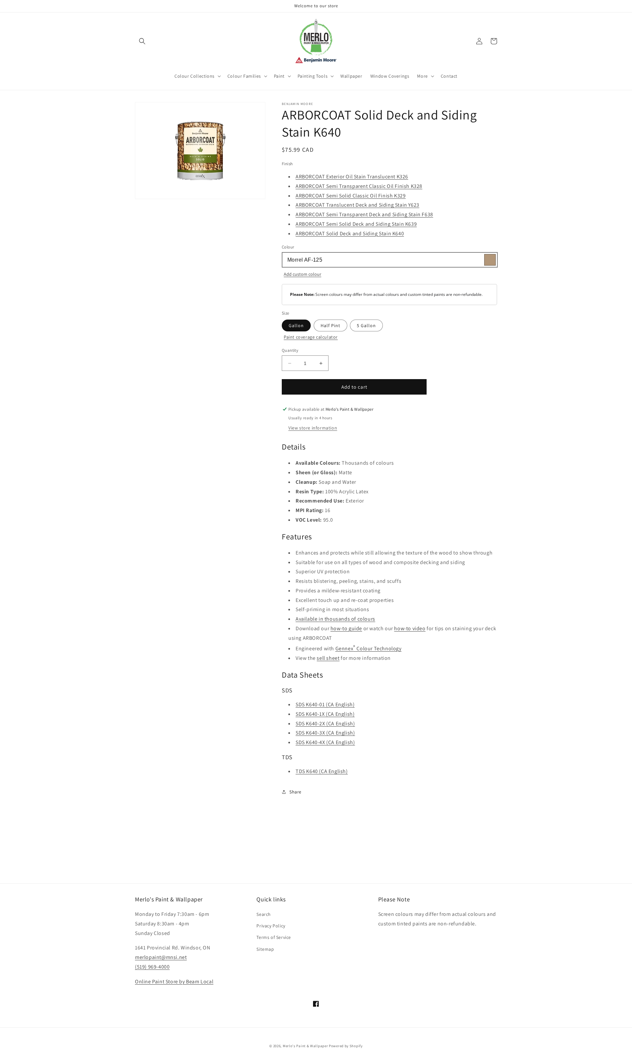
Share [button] (295, 792)
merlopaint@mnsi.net (161, 957)
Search (263, 914)
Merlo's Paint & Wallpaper (305, 1046)
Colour (288, 247)
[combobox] (389, 260)
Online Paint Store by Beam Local (174, 981)
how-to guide (346, 628)
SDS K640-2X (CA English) (325, 723)
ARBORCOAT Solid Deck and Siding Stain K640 (350, 233)
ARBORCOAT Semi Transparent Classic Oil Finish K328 (359, 186)
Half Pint (330, 325)
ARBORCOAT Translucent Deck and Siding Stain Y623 (357, 204)
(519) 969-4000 (152, 966)
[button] (142, 41)
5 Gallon (366, 325)
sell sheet (328, 658)
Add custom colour (302, 274)
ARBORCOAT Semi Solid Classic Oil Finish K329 (351, 195)
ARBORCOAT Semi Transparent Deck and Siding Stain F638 (364, 214)
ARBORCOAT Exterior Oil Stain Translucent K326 (352, 176)
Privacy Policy (270, 926)
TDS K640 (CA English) (322, 771)
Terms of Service (273, 937)
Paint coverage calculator (311, 337)
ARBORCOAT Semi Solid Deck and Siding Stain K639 (356, 223)
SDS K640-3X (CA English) (325, 732)
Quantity (290, 350)
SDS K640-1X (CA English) (325, 714)
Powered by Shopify (346, 1046)
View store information (312, 428)
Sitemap (265, 949)
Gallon (296, 325)
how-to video (409, 628)
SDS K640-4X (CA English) (325, 742)
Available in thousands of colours (335, 618)
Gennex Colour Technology (368, 648)
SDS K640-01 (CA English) (325, 704)
